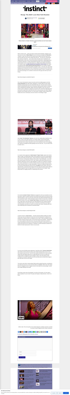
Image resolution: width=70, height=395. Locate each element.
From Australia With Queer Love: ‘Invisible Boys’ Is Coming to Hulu (29, 382)
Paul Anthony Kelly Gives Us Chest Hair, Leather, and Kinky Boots (30, 375)
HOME (12, 1)
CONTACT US (20, 3)
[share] (43, 120)
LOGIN (12, 3)
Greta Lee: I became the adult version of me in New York (31, 120)
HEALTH (33, 1)
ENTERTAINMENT (22, 1)
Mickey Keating (23, 364)
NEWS (16, 1)
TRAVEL (28, 1)
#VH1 (29, 334)
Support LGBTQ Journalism (51, 1)
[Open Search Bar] (58, 1)
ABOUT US (24, 3)
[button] (35, 310)
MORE (42, 1)
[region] (35, 392)
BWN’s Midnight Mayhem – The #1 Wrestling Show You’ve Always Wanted (29, 371)
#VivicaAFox (32, 334)
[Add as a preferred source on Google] (41, 18)
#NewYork (20, 334)
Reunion (36, 334)
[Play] (49, 129)
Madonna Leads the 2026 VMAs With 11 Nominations (29, 379)
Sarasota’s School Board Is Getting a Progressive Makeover (29, 387)
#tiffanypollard (25, 334)
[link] (19, 121)
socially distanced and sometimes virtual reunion (36, 64)
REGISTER (15, 3)
